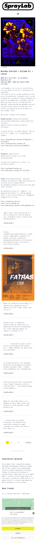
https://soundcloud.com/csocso (10, 201)
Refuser (18, 533)
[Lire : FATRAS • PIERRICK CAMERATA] (18, 277)
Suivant (29, 442)
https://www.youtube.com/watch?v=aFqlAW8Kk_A (15, 145)
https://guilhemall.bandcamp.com (11, 168)
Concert (5, 67)
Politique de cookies (17, 541)
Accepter (18, 528)
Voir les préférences (18, 538)
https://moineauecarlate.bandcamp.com (13, 143)
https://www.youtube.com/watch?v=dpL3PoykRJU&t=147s (17, 205)
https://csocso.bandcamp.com (10, 203)
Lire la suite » (9, 223)
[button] (33, 513)
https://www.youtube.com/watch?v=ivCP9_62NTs (15, 170)
